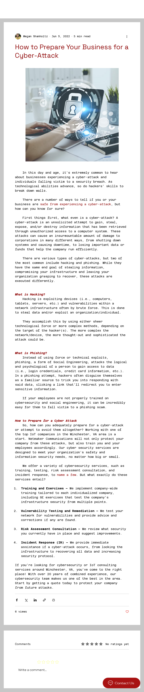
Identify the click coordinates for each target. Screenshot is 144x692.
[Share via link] (44, 600)
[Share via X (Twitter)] (26, 600)
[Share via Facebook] (17, 600)
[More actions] (126, 36)
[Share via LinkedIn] (35, 600)
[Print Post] (53, 600)
